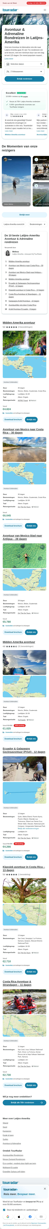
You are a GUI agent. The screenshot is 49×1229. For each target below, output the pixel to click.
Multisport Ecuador (10, 1168)
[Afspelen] (16, 181)
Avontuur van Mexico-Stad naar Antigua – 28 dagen (25, 273)
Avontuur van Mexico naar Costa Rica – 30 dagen (26, 267)
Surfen (5, 1139)
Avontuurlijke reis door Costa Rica (22, 305)
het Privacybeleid (8, 1225)
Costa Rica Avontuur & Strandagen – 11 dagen (25, 295)
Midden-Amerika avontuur (15, 134)
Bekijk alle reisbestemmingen (28, 828)
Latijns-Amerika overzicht (14, 224)
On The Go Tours (24, 507)
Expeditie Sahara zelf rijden (14, 1172)
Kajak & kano (8, 1135)
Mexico (20, 391)
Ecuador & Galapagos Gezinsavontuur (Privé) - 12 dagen (24, 284)
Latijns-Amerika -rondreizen (11, 15)
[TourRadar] (11, 10)
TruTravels (22, 720)
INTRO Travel (23, 400)
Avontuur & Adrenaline (12, 1143)
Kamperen (7, 1131)
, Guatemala (32, 391)
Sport (5, 1127)
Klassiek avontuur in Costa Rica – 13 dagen (26, 290)
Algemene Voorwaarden (38, 1223)
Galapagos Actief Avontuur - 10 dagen (24, 301)
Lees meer (9, 59)
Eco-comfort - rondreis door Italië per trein (19, 1163)
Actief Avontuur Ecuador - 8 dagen (22, 309)
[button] (24, 413)
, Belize (25, 391)
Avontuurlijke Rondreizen (13, 1155)
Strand (5, 1123)
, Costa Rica (41, 391)
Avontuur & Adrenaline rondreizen (31, 15)
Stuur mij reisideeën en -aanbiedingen (22, 1210)
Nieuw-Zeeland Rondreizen (14, 1159)
